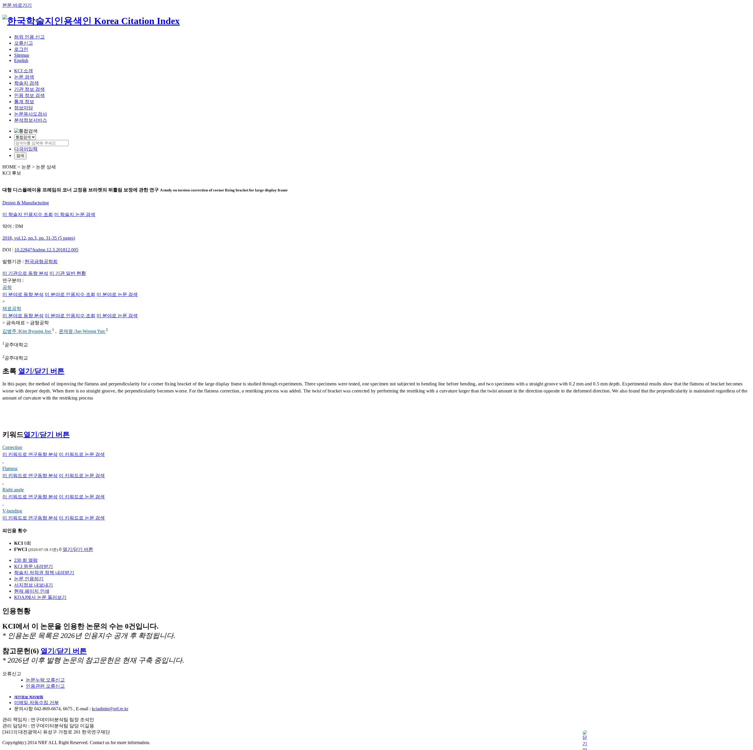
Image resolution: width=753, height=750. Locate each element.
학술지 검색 (26, 83)
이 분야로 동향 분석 (23, 294)
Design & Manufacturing (25, 202)
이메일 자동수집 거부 (36, 702)
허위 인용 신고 (29, 36)
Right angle (13, 489)
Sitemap (21, 55)
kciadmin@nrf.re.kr (110, 708)
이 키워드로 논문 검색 (82, 454)
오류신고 (23, 43)
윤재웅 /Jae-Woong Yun (82, 331)
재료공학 (11, 308)
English (21, 60)
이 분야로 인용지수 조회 (70, 294)
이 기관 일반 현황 (67, 273)
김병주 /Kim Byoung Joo (27, 331)
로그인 (21, 49)
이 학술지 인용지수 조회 (27, 214)
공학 (7, 287)
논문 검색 (24, 76)
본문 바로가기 (17, 5)
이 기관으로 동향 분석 (25, 273)
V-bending (12, 510)
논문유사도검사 (30, 113)
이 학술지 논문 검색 (74, 214)
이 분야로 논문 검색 (117, 294)
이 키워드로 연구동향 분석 (30, 454)
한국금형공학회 (41, 261)
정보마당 (23, 107)
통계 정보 (24, 101)
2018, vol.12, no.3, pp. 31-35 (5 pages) (38, 237)
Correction (12, 447)
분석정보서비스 (30, 120)
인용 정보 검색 (29, 95)
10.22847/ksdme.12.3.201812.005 (46, 249)
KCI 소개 (23, 70)
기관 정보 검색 (29, 89)
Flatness (9, 468)
